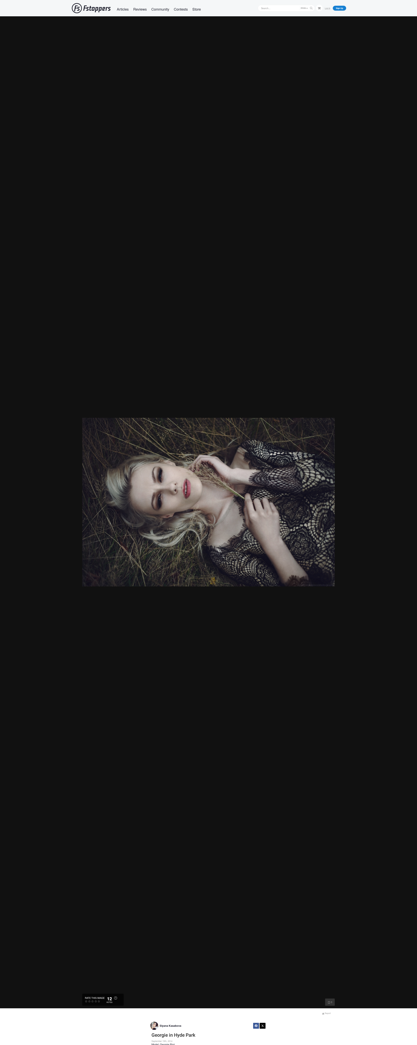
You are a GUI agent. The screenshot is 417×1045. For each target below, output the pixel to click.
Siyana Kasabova (170, 1026)
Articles (123, 9)
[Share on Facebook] (256, 1026)
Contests (181, 9)
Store (196, 9)
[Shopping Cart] (319, 8)
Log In (327, 8)
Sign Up (339, 8)
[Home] (91, 8)
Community (160, 9)
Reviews (140, 9)
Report (327, 1013)
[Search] (311, 8)
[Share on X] (263, 1026)
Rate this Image (95, 998)
